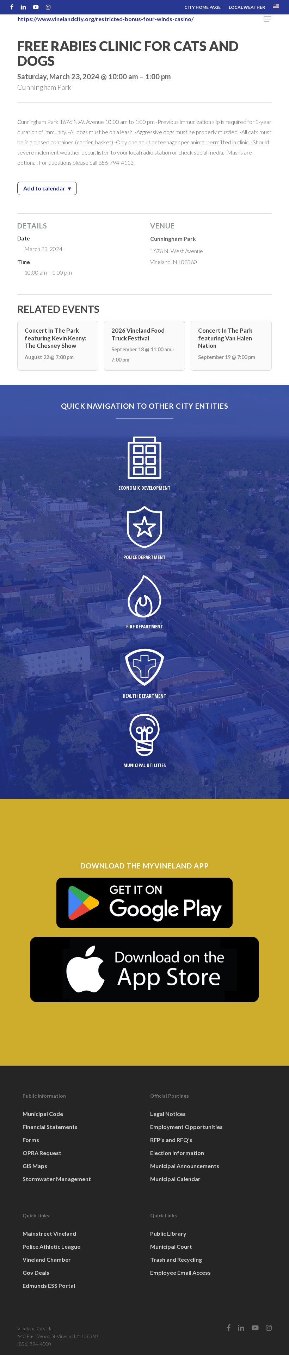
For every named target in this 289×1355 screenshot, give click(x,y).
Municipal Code (43, 1113)
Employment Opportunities (186, 1126)
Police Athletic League (51, 1246)
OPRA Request (42, 1152)
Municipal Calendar (175, 1178)
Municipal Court (171, 1246)
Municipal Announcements (184, 1165)
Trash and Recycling (176, 1259)
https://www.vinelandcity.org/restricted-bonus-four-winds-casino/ (105, 18)
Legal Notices (168, 1113)
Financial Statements (50, 1126)
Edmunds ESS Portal (49, 1285)
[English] (276, 7)
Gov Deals (36, 1272)
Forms (31, 1139)
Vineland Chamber (47, 1259)
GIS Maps (35, 1165)
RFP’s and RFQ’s (171, 1139)
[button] (267, 19)
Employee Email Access (180, 1272)
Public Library (168, 1233)
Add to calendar (50, 189)
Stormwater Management (57, 1178)
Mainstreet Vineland (49, 1233)
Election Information (177, 1152)
